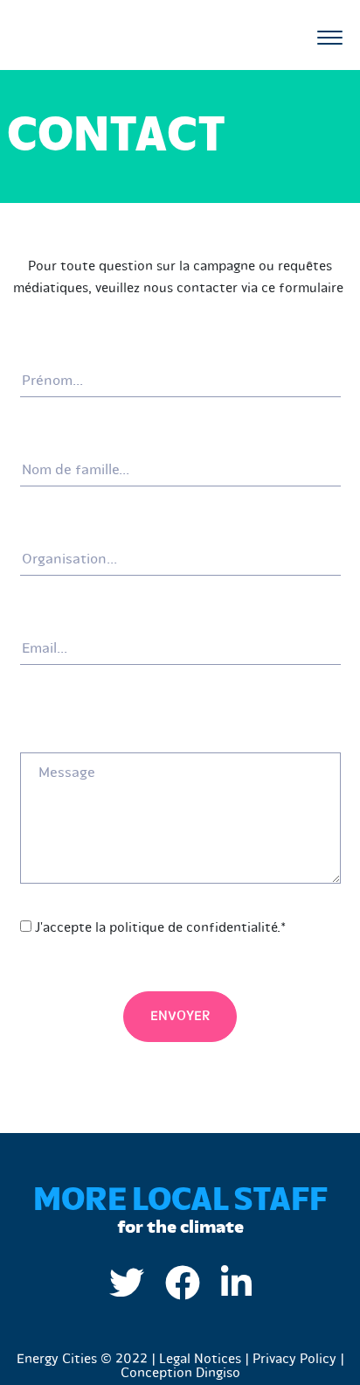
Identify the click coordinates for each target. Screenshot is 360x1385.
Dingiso (218, 1373)
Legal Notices (200, 1359)
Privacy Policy (294, 1359)
